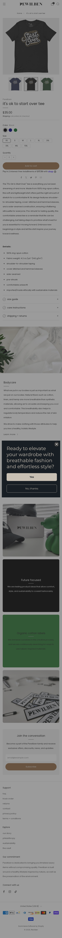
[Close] (56, 444)
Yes (32, 477)
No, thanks (31, 488)
